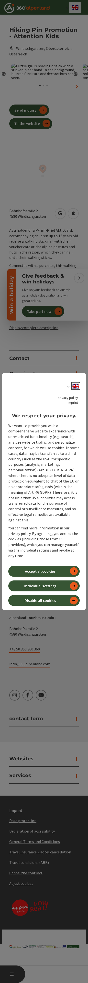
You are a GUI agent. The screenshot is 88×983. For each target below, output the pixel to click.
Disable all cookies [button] (40, 600)
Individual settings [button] (40, 585)
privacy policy (68, 397)
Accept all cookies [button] (40, 571)
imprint (73, 402)
